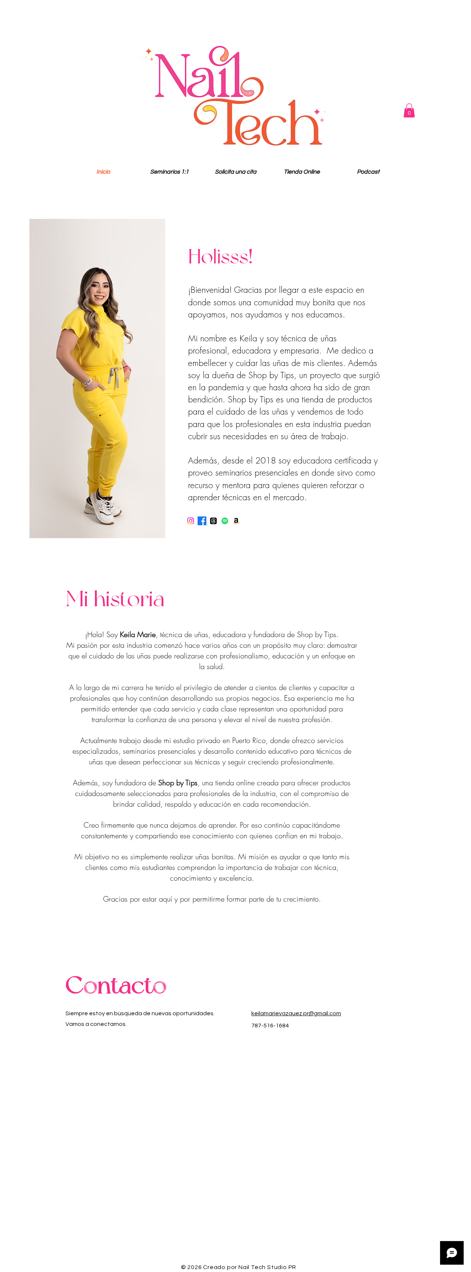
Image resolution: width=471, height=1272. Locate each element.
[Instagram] (190, 520)
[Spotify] (224, 520)
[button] (409, 110)
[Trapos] (213, 520)
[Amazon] (236, 520)
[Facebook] (202, 520)
